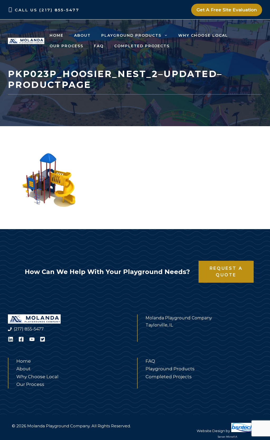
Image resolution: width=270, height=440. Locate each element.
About (82, 35)
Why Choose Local (203, 35)
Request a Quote (226, 272)
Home (57, 35)
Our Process (66, 46)
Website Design (211, 431)
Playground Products (131, 35)
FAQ (99, 46)
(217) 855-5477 (29, 329)
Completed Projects (142, 46)
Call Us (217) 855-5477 (47, 9)
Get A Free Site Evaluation (226, 9)
